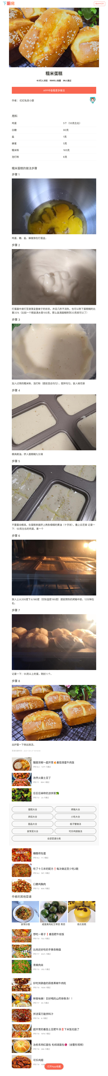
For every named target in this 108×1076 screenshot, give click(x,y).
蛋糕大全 (32, 809)
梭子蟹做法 (75, 824)
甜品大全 (32, 824)
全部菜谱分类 (54, 838)
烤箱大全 (75, 809)
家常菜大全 (32, 831)
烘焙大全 (32, 816)
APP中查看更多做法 (54, 90)
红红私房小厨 (27, 100)
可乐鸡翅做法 (75, 831)
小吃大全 (75, 816)
